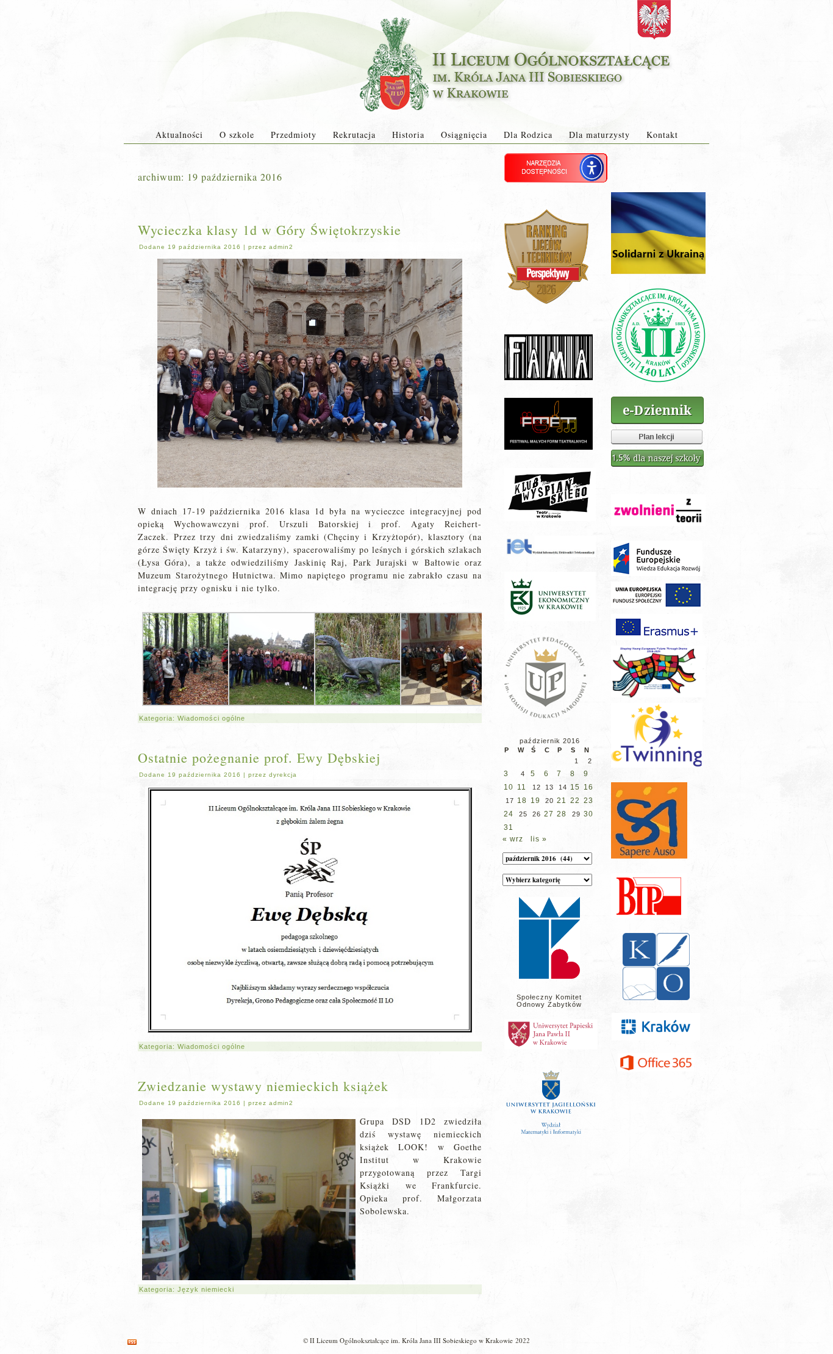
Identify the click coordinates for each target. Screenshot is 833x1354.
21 (562, 800)
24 (508, 814)
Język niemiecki (205, 1289)
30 (588, 814)
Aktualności (179, 134)
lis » (539, 839)
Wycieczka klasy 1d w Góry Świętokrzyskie (269, 230)
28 (562, 814)
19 (535, 800)
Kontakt (662, 134)
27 (549, 814)
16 (588, 787)
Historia (408, 134)
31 (508, 827)
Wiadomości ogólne (211, 718)
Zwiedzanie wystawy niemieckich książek (263, 1086)
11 (521, 787)
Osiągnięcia (464, 134)
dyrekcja (283, 774)
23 (588, 800)
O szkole (237, 134)
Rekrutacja (354, 134)
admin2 (281, 246)
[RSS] (132, 1342)
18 (522, 800)
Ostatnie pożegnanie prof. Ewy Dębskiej (259, 757)
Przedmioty (293, 134)
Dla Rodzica (528, 134)
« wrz (512, 839)
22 (575, 800)
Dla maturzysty (599, 134)
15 (575, 787)
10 (508, 787)
